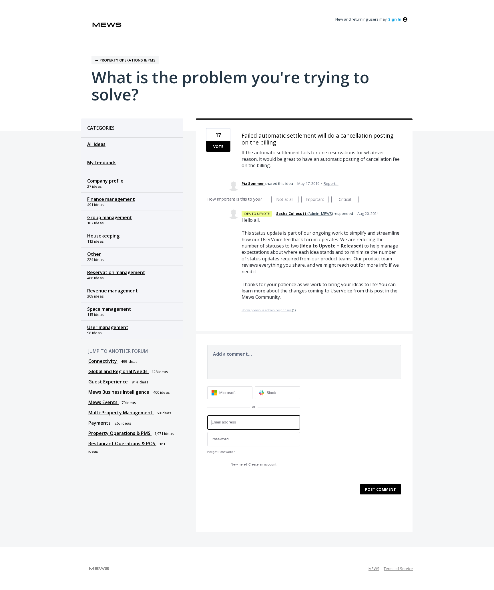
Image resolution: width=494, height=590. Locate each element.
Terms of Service (398, 568)
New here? (253, 464)
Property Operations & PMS (120, 433)
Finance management (111, 199)
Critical (348, 200)
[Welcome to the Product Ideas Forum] (107, 24)
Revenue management (112, 291)
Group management (109, 217)
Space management (109, 309)
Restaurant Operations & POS (122, 443)
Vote (218, 146)
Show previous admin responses (269, 310)
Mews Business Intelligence (119, 392)
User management (107, 327)
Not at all (287, 200)
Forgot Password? (221, 452)
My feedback (101, 162)
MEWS (373, 568)
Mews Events (103, 402)
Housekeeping (103, 236)
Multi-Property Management (121, 412)
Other (94, 254)
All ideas (96, 144)
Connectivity (103, 361)
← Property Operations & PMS (125, 60)
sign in (394, 19)
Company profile (105, 181)
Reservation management (116, 272)
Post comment (380, 489)
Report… (331, 183)
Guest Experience (108, 382)
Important (317, 200)
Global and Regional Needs (118, 371)
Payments (100, 423)
